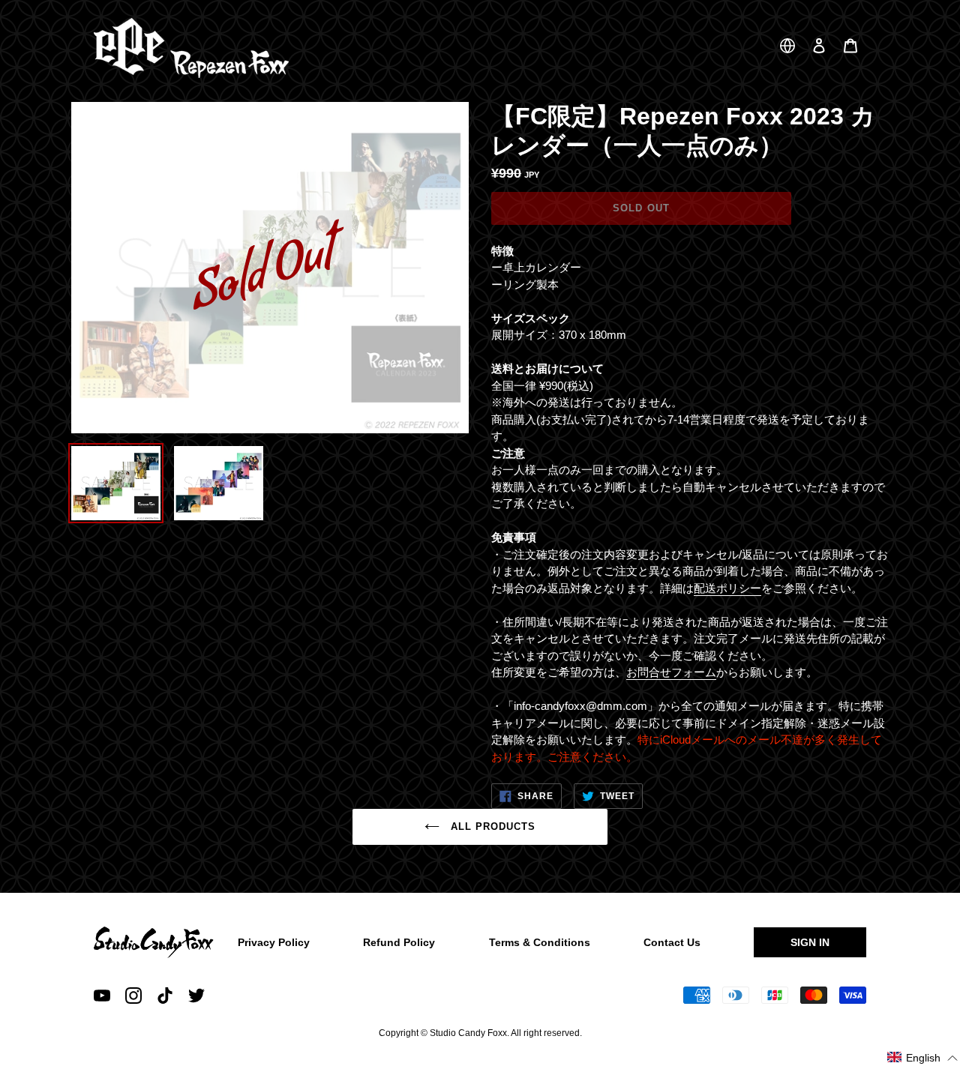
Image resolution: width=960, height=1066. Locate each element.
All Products (491, 826)
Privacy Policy (274, 942)
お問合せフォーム (671, 672)
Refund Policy (399, 942)
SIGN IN (810, 942)
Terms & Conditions (539, 942)
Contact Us (672, 942)
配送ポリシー (727, 588)
